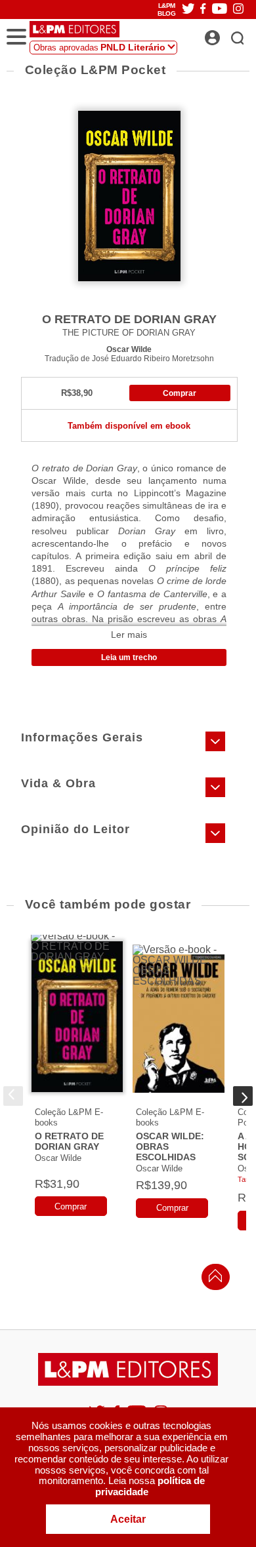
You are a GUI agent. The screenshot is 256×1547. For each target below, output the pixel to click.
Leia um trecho (129, 657)
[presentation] (13, 1096)
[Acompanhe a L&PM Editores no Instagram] (238, 9)
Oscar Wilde (129, 349)
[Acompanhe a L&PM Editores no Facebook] (203, 9)
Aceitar (128, 1519)
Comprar (179, 393)
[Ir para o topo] (212, 1279)
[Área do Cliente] (227, 34)
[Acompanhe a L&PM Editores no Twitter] (188, 9)
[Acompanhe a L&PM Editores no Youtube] (219, 9)
